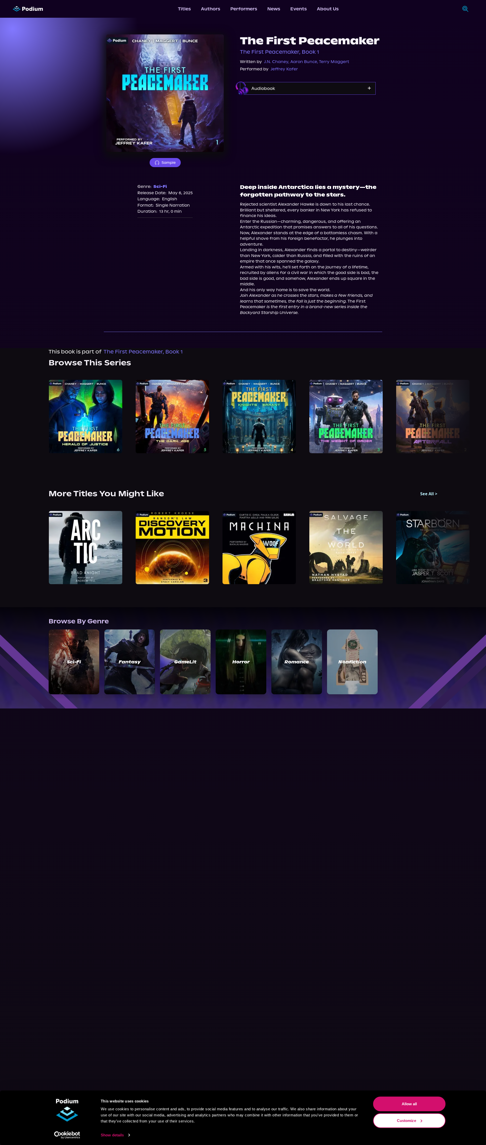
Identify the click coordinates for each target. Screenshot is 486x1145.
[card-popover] (85, 416)
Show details (112, 1135)
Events (298, 8)
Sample (168, 162)
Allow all (409, 1104)
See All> (428, 494)
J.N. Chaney (276, 61)
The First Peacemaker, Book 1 (279, 52)
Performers (243, 8)
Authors (210, 8)
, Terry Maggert (333, 61)
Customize (406, 1120)
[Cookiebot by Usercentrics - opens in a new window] (67, 1135)
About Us (328, 8)
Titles (184, 8)
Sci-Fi (160, 186)
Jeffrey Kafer (284, 69)
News (273, 8)
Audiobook (263, 88)
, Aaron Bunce (302, 61)
